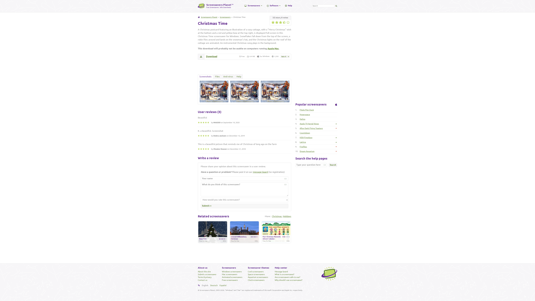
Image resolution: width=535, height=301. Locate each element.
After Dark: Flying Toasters (311, 128)
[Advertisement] (244, 67)
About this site (204, 271)
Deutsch (214, 285)
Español (223, 285)
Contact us (202, 280)
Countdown (305, 133)
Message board (281, 271)
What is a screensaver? (284, 274)
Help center (281, 267)
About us (202, 267)
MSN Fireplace (306, 137)
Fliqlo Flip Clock (307, 110)
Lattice (303, 142)
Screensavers (254, 5)
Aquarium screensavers (258, 277)
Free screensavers (230, 280)
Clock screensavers (256, 280)
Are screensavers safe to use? (287, 277)
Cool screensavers (256, 271)
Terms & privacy (204, 277)
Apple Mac (273, 48)
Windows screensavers (232, 271)
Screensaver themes (258, 267)
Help (290, 5)
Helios (302, 119)
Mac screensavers (229, 274)
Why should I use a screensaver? (288, 280)
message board (260, 172)
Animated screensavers (232, 277)
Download (211, 56)
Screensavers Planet (209, 17)
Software (274, 5)
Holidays (287, 216)
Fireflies (303, 147)
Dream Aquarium (307, 151)
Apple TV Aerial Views (309, 124)
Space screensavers (256, 274)
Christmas (277, 216)
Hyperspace (305, 114)
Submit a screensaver (207, 274)
